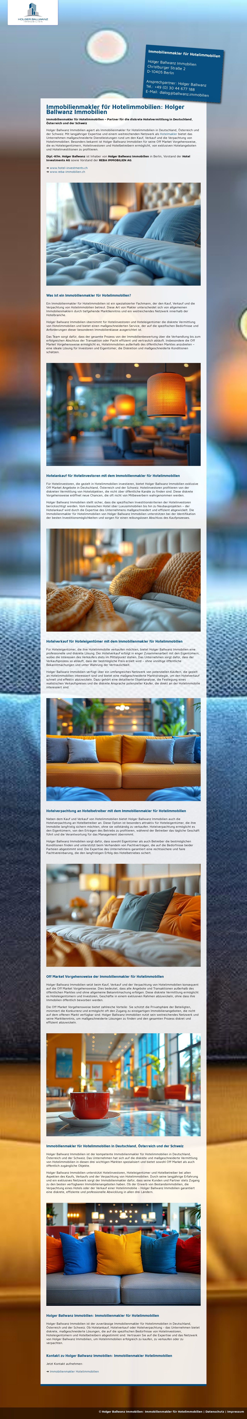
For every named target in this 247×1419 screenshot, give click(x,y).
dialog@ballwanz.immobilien (184, 94)
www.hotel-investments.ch (69, 168)
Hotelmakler (168, 134)
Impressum (235, 1411)
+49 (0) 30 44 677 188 (175, 88)
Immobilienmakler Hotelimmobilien (74, 1371)
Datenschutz (215, 1411)
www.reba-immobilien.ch (67, 171)
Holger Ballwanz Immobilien (122, 1411)
